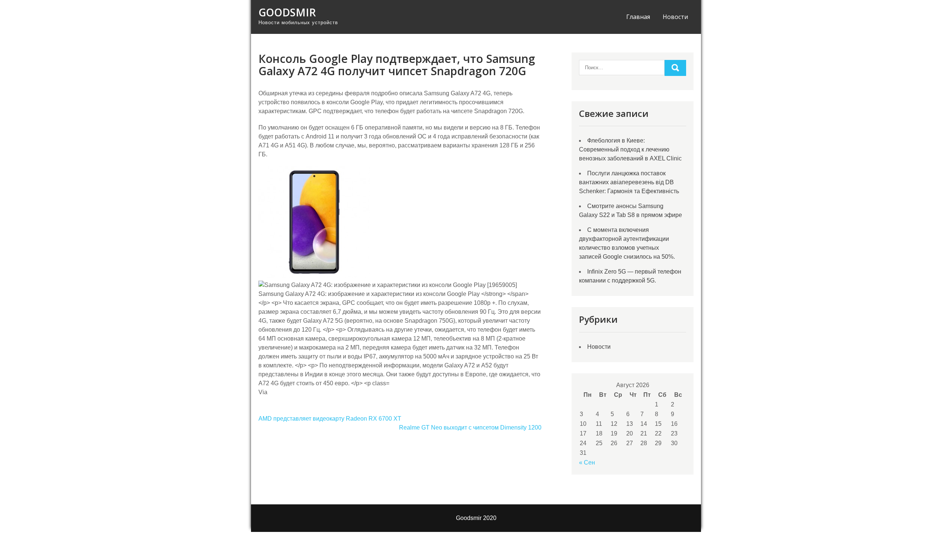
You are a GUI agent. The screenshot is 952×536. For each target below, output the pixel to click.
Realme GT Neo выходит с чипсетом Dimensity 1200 (470, 427)
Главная (638, 17)
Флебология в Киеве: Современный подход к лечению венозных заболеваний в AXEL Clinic (630, 149)
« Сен (587, 462)
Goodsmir (287, 12)
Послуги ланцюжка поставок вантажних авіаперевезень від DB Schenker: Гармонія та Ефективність (629, 182)
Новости (675, 17)
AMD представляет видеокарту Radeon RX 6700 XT (329, 418)
